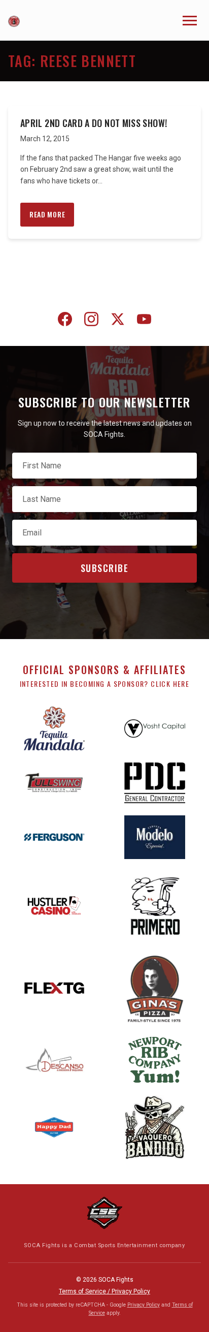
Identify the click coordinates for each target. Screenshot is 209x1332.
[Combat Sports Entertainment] (104, 1212)
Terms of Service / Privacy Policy (104, 1291)
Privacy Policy (143, 1305)
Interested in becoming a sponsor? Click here (105, 683)
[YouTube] (144, 321)
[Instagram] (91, 321)
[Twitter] (118, 321)
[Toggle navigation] (190, 20)
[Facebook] (65, 321)
